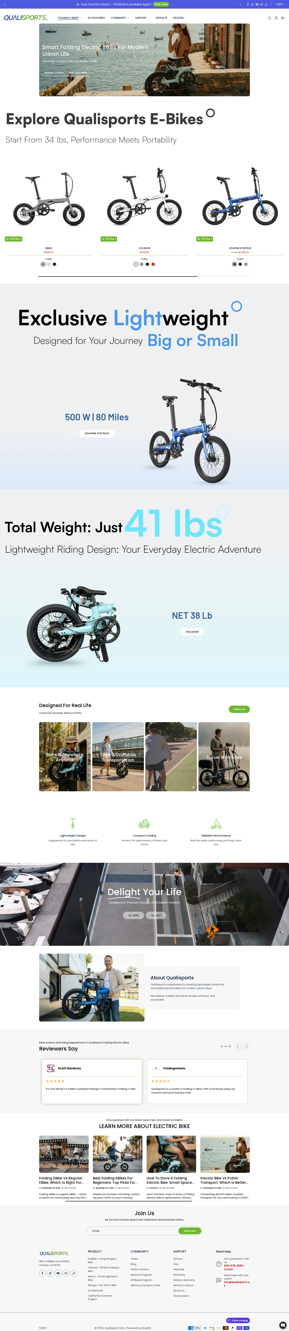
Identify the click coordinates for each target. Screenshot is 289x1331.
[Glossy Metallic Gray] (246, 264)
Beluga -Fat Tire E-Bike (102, 1285)
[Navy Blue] (234, 264)
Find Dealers (181, 1296)
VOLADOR (144, 248)
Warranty (179, 1275)
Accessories (95, 1290)
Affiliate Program (141, 1280)
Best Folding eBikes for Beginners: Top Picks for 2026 (114, 1180)
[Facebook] (248, 4)
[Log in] (276, 18)
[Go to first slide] (240, 4)
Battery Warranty (184, 1280)
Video (134, 1259)
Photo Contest (140, 1269)
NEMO (48, 248)
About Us (179, 1290)
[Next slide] (92, 197)
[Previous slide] (5, 4)
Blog (133, 1264)
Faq (175, 1264)
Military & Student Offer (145, 1285)
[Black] (147, 264)
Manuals (178, 1269)
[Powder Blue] (49, 264)
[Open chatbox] (283, 1325)
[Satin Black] (240, 264)
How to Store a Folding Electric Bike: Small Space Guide (169, 1180)
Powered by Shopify (138, 1328)
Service (178, 1259)
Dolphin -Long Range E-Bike (103, 1260)
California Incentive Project (100, 1297)
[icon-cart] (282, 18)
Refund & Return (183, 1285)
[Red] (153, 264)
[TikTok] (252, 4)
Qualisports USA (114, 1328)
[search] (269, 18)
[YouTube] (257, 4)
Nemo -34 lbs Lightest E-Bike (103, 1278)
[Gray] (142, 264)
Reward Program (141, 1275)
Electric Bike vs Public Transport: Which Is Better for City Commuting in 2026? (223, 1180)
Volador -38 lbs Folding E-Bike (104, 1269)
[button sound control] (193, 787)
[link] (133, 915)
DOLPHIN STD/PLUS (240, 248)
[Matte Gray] (43, 264)
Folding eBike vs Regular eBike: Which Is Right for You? (60, 1180)
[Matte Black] (54, 264)
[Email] (261, 4)
